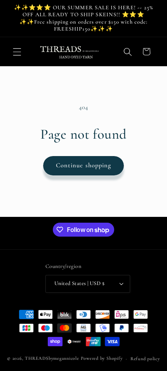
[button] (17, 51)
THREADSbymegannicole (52, 358)
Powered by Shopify (102, 358)
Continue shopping (83, 165)
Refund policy (145, 358)
